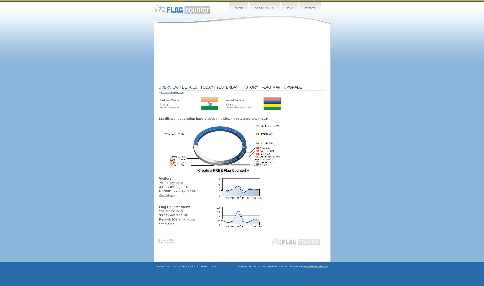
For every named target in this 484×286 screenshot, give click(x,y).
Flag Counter (182, 9)
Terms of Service (172, 266)
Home (239, 7)
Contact (159, 266)
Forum (310, 7)
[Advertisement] (242, 55)
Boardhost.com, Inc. (208, 266)
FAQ (290, 7)
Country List (265, 7)
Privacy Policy (188, 266)
